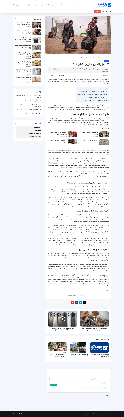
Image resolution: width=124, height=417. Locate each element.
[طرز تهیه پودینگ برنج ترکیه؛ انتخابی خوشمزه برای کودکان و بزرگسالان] (36, 63)
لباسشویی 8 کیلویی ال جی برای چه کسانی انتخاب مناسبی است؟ (23, 39)
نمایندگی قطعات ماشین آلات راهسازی (30, 114)
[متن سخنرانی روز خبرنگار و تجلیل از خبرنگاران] (104, 134)
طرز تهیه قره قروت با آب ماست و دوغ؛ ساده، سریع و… (23, 31)
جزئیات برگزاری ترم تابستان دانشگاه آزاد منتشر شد (79, 355)
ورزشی (37, 5)
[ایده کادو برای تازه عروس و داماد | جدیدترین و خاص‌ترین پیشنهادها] (57, 347)
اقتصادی (68, 5)
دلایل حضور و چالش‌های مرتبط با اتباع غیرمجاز (91, 94)
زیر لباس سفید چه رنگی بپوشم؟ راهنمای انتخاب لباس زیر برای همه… (23, 71)
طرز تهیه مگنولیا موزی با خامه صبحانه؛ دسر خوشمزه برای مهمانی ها (24, 54)
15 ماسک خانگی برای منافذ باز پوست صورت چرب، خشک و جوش (23, 79)
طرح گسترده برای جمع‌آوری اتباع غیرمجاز (93, 91)
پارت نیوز (101, 79)
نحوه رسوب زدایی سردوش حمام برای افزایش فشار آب (23, 46)
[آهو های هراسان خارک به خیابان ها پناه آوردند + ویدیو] (104, 142)
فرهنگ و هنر (45, 5)
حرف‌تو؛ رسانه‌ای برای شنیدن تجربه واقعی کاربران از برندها (100, 355)
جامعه (95, 57)
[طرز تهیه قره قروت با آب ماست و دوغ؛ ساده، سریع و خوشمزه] (36, 32)
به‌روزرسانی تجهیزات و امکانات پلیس (94, 97)
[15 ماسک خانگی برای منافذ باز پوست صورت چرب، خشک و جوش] (36, 80)
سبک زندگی (30, 5)
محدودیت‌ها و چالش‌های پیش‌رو (95, 100)
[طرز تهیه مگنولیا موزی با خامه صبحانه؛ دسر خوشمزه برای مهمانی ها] (36, 55)
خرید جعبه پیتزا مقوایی (35, 133)
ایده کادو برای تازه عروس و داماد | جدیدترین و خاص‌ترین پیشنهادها (58, 355)
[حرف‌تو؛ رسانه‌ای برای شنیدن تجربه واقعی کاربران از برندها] (99, 347)
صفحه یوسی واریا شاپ (35, 136)
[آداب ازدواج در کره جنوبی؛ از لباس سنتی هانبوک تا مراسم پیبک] (72, 134)
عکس (22, 5)
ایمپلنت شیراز (37, 127)
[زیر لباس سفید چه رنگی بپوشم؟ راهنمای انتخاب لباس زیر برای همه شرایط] (36, 71)
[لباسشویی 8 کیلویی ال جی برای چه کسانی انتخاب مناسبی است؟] (36, 40)
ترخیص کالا (38, 130)
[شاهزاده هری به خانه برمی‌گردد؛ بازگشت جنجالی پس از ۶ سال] (36, 25)
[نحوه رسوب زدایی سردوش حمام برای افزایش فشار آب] (36, 48)
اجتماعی (54, 5)
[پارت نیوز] (104, 5)
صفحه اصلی (76, 5)
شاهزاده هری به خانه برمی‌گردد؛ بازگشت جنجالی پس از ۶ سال (23, 23)
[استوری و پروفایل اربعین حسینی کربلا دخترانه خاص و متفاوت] (72, 142)
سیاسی (61, 5)
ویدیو (17, 5)
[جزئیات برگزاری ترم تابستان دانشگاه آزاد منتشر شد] (78, 347)
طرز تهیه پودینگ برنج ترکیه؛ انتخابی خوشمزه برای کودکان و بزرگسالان (23, 63)
